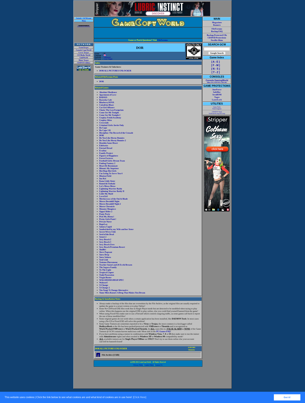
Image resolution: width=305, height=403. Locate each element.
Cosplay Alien (105, 120)
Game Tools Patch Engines (216, 108)
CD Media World (83, 55)
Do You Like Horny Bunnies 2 (112, 140)
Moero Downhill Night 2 (110, 204)
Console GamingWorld (217, 80)
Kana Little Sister (107, 181)
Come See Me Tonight (109, 112)
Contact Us (159, 365)
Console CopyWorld (83, 50)
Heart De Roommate (108, 166)
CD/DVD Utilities (83, 63)
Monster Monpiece (107, 209)
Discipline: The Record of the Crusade (116, 133)
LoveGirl (103, 196)
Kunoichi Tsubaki (107, 183)
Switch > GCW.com (83, 18)
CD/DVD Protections (217, 37)
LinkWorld (84, 58)
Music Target (84, 60)
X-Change (103, 285)
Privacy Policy (138, 365)
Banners (217, 25)
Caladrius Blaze (106, 105)
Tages (217, 97)
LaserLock (217, 99)
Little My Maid (106, 194)
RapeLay (103, 224)
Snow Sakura (105, 257)
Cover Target (83, 52)
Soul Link (103, 260)
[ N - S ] (215, 68)
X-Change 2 (104, 287)
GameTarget (83, 47)
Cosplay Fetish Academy (110, 117)
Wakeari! (103, 282)
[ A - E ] (215, 61)
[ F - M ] (215, 65)
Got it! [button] (287, 397)
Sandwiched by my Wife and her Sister (116, 229)
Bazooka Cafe (105, 100)
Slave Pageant (105, 252)
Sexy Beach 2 (105, 239)
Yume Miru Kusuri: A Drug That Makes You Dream (122, 293)
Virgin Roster (105, 277)
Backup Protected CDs (217, 35)
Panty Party (104, 214)
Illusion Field (105, 176)
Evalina (102, 150)
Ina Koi (102, 178)
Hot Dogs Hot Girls (107, 171)
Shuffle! (102, 249)
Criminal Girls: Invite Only (111, 125)
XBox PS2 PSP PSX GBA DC (217, 82)
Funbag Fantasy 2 (107, 163)
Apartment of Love (107, 95)
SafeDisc (217, 92)
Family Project (106, 153)
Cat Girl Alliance (107, 107)
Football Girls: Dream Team (112, 161)
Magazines (217, 22)
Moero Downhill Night (109, 201)
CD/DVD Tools (217, 112)
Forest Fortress (106, 158)
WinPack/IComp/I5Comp (217, 113)
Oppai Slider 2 (105, 211)
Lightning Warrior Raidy (110, 188)
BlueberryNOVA (106, 102)
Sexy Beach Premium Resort (112, 247)
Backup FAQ (217, 31)
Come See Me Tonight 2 (109, 115)
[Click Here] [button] (139, 397)
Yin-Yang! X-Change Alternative (113, 290)
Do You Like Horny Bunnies (111, 138)
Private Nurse (105, 221)
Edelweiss (103, 145)
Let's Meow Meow (107, 186)
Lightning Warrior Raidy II (111, 191)
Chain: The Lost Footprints (111, 110)
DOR (101, 135)
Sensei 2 (102, 237)
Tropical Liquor (106, 272)
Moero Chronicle (107, 206)
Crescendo (104, 122)
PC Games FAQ (163, 331)
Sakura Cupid (105, 227)
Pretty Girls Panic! (107, 219)
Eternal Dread (105, 148)
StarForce (216, 89)
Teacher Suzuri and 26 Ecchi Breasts (115, 265)
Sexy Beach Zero (107, 244)
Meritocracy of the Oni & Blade (113, 199)
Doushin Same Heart (108, 143)
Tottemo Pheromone (108, 262)
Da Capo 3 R (105, 130)
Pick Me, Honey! (106, 216)
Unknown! (107, 57)
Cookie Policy (149, 365)
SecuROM (216, 94)
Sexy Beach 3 (105, 242)
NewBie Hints (217, 40)
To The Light (105, 270)
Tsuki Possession (106, 275)
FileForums (162, 40)
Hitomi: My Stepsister (109, 168)
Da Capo (103, 128)
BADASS (103, 97)
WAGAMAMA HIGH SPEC (111, 280)
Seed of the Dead (106, 234)
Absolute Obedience (108, 92)
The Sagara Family (108, 267)
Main (84, 21)
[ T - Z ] (216, 72)
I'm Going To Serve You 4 (110, 173)
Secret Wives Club (107, 232)
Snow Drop (104, 254)
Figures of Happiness (108, 155)
